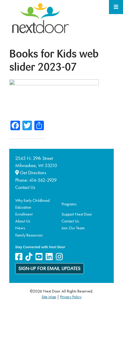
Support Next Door (76, 214)
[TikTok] (29, 256)
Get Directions (32, 172)
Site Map (48, 296)
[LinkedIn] (49, 256)
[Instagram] (59, 256)
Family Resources (29, 235)
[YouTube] (39, 256)
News (20, 228)
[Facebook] (18, 256)
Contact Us (25, 187)
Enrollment (24, 214)
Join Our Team (73, 228)
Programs (68, 204)
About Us (22, 221)
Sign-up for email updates (50, 268)
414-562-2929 (43, 180)
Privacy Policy (71, 296)
